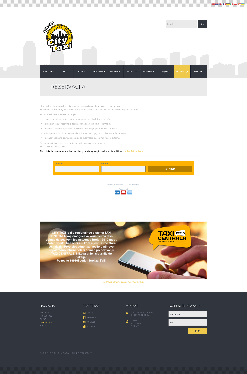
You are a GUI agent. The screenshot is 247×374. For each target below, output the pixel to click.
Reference (148, 71)
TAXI (65, 71)
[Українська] (243, 3)
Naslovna (48, 71)
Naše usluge (46, 316)
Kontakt (199, 71)
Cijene (165, 71)
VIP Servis (115, 71)
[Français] (224, 3)
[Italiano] (232, 3)
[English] (221, 3)
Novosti (132, 71)
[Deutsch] (228, 3)
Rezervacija (182, 71)
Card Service (98, 71)
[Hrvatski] (217, 3)
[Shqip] (213, 3)
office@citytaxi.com (134, 151)
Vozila (81, 71)
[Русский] (235, 3)
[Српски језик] (239, 3)
